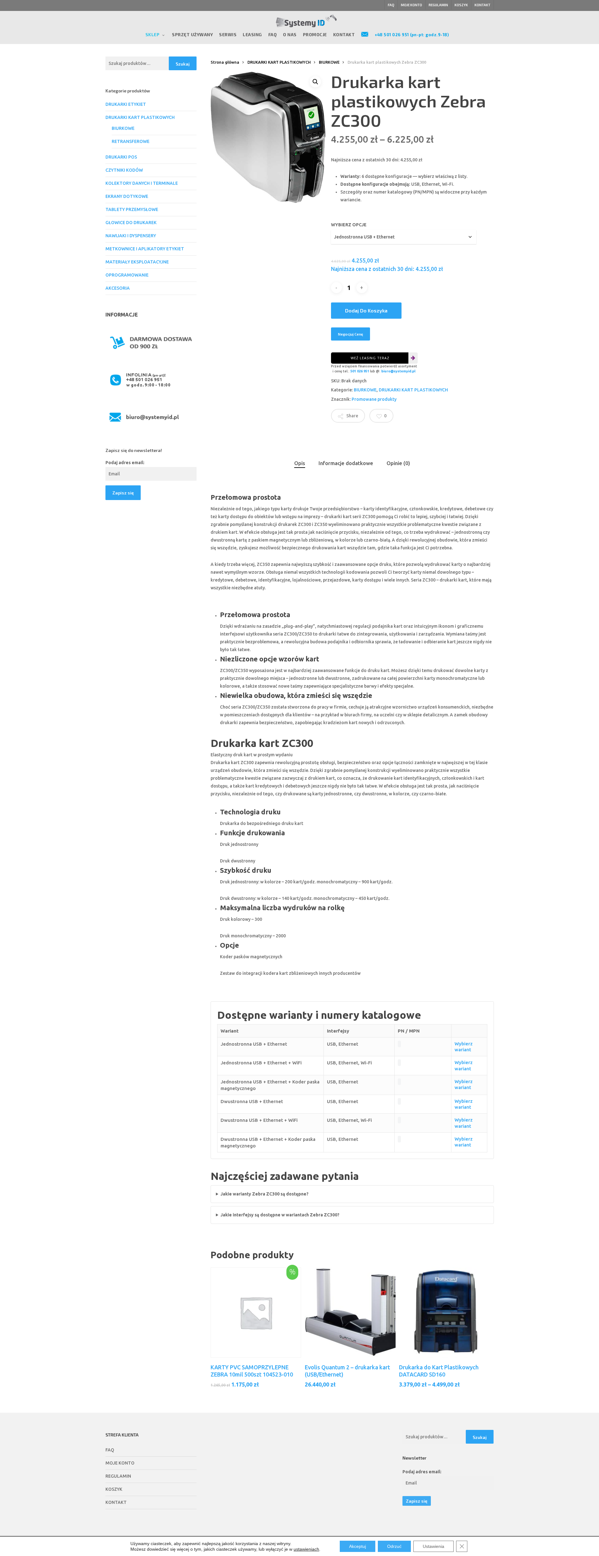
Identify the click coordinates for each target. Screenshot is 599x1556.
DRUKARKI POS (121, 157)
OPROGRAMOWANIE (127, 274)
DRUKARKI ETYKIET (125, 104)
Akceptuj (357, 1546)
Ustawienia (433, 1546)
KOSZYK (113, 1489)
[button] (315, 81)
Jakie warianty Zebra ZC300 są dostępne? (265, 1193)
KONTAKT (116, 1502)
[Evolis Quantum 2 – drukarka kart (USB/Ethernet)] (350, 1312)
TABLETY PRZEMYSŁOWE (131, 209)
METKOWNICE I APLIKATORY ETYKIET (144, 248)
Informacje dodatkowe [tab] (346, 463)
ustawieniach (306, 1549)
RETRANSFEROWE (130, 141)
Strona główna (225, 62)
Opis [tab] (299, 463)
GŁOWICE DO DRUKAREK (131, 222)
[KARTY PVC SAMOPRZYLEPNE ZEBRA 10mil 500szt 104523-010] (256, 1312)
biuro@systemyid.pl (398, 371)
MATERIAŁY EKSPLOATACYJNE (137, 261)
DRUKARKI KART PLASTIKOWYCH (140, 117)
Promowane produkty (374, 399)
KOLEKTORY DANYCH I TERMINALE (141, 183)
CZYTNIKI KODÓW (124, 170)
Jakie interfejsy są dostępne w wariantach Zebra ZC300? (280, 1214)
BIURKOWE (123, 128)
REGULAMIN (118, 1476)
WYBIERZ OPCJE (349, 224)
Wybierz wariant (464, 1047)
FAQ (109, 1449)
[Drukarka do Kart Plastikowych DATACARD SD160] (444, 1312)
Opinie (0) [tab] (398, 463)
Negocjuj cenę (350, 334)
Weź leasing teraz (370, 358)
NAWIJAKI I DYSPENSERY (130, 235)
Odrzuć (394, 1546)
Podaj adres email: (124, 462)
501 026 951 (359, 371)
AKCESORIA (117, 288)
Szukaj (183, 63)
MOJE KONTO (119, 1462)
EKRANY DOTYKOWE (126, 196)
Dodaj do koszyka (366, 310)
